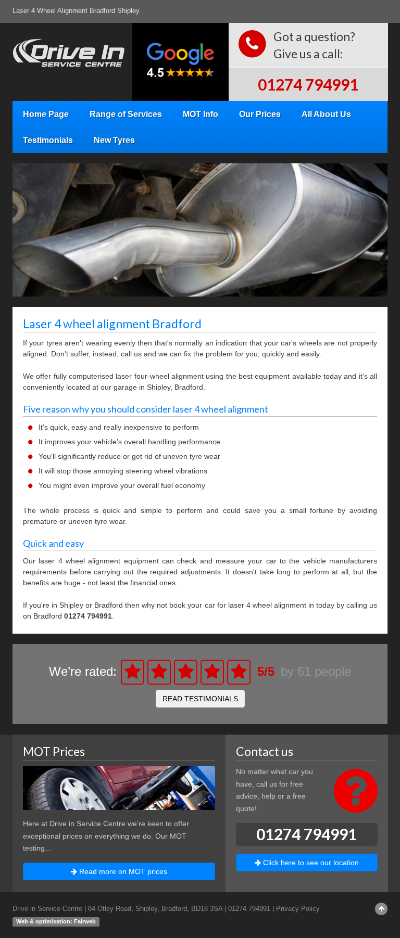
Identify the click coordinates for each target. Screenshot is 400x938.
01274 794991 (308, 84)
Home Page (46, 114)
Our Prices (260, 114)
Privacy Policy (298, 909)
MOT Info (200, 114)
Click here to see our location (310, 862)
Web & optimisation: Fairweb (56, 921)
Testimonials (48, 140)
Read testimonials (200, 699)
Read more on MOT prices (122, 871)
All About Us (326, 114)
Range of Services (126, 114)
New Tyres (114, 140)
